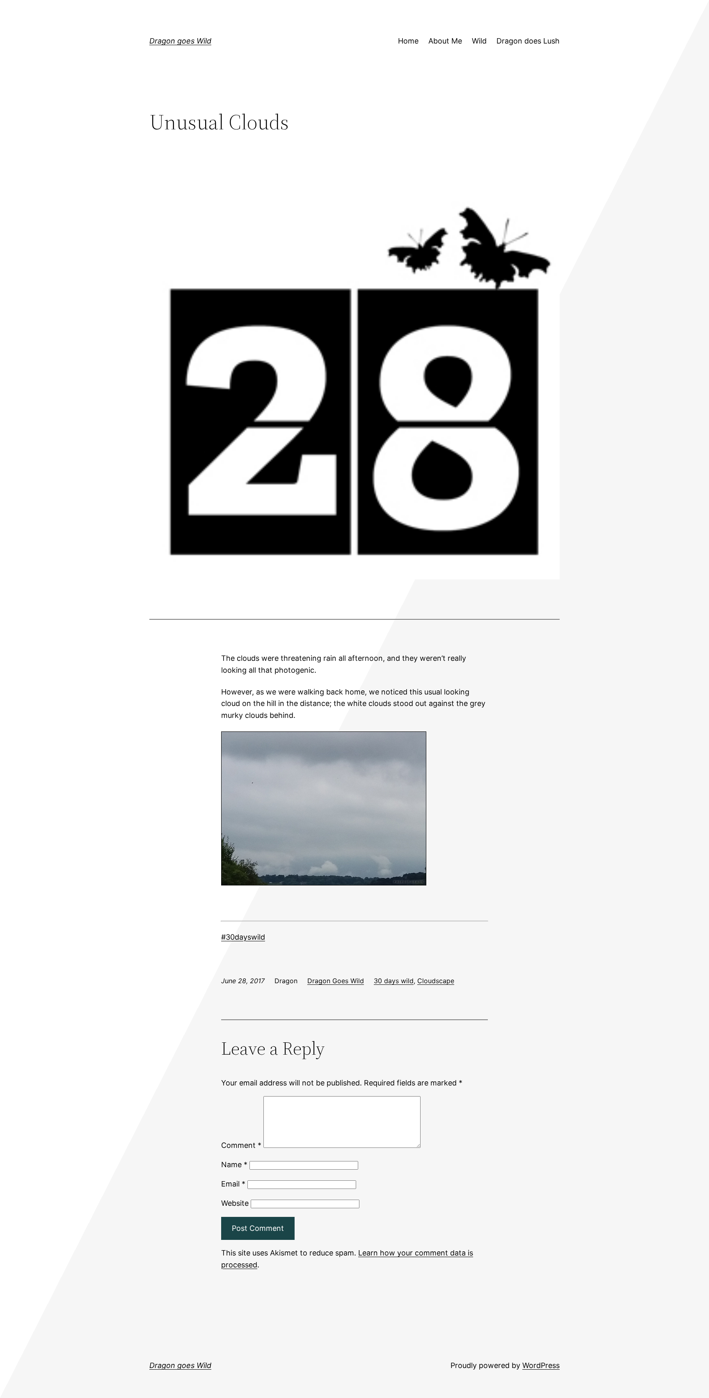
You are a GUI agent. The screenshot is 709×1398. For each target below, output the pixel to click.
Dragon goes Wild (180, 41)
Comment (241, 1145)
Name (234, 1164)
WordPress (541, 1365)
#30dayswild (243, 937)
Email (233, 1184)
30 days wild (394, 981)
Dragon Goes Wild (335, 981)
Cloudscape (435, 981)
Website (235, 1203)
